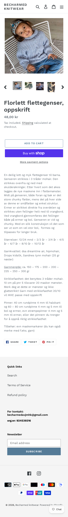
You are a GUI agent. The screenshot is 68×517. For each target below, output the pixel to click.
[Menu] (62, 7)
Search (12, 375)
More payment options (34, 161)
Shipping (27, 122)
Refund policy (17, 395)
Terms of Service (18, 385)
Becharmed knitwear (15, 7)
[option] (17, 85)
